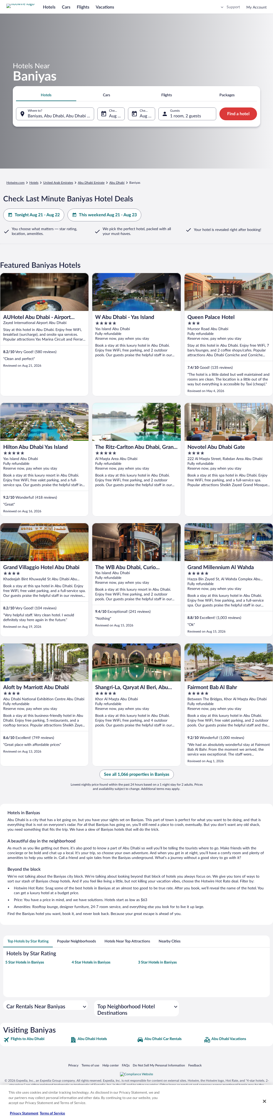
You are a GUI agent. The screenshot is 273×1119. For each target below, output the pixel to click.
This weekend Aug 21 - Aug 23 (108, 215)
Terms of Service (52, 1113)
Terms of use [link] (90, 1065)
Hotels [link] (33, 182)
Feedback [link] (195, 1065)
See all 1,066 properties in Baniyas (136, 774)
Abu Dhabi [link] (117, 182)
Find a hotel (238, 114)
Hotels (49, 7)
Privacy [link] (73, 1065)
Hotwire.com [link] (15, 182)
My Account (256, 7)
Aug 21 (115, 116)
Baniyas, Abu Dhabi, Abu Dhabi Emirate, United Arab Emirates (61, 116)
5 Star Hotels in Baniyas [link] (24, 962)
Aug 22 (146, 116)
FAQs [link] (126, 1065)
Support (233, 7)
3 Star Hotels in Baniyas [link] (157, 962)
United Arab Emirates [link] (58, 182)
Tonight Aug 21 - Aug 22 (37, 215)
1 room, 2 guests (185, 116)
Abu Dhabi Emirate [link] (91, 182)
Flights (83, 7)
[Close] (264, 1101)
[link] (36, 1040)
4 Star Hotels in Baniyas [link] (91, 962)
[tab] (46, 95)
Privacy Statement (24, 1113)
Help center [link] (110, 1065)
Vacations (105, 7)
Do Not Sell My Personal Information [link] (159, 1065)
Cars (66, 7)
